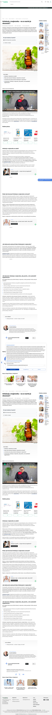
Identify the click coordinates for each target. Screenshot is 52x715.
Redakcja (34, 701)
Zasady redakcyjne (36, 704)
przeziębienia (34, 121)
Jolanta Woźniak (27, 25)
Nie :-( (34, 337)
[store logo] (5, 1)
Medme (3, 18)
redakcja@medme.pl (26, 699)
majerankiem (16, 121)
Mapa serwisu (35, 702)
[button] (1, 1)
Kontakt (34, 699)
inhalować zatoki (7, 161)
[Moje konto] (50, 2)
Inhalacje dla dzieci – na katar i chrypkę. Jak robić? (16, 318)
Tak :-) (27, 337)
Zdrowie (7, 18)
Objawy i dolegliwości (11, 18)
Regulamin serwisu (15, 699)
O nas (34, 697)
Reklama (34, 706)
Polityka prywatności (15, 701)
